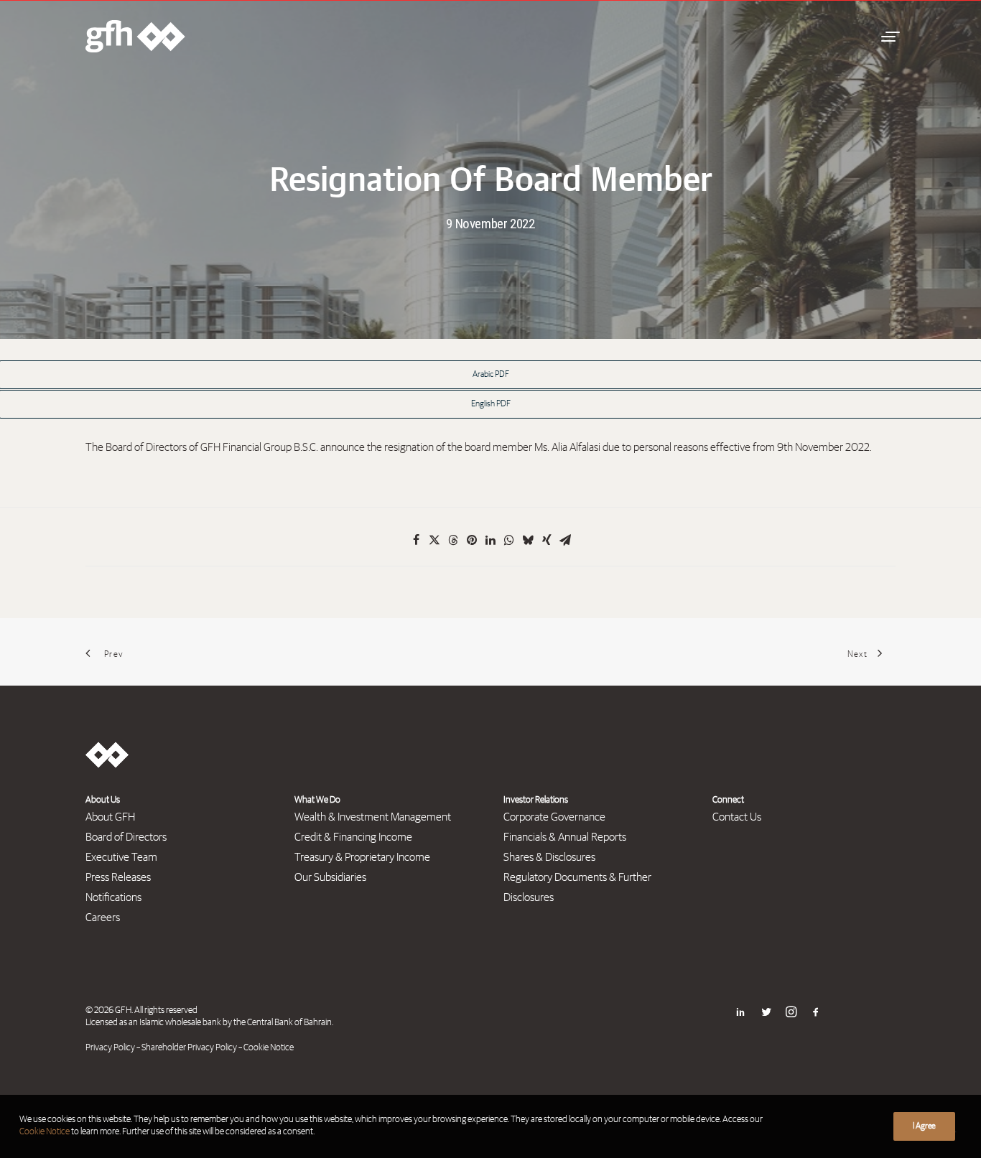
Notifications (113, 897)
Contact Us (736, 817)
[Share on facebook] (415, 539)
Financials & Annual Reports (564, 837)
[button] (888, 36)
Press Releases (118, 877)
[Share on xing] (546, 539)
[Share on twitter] (434, 539)
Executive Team (121, 857)
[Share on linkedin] (490, 539)
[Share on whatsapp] (509, 539)
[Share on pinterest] (471, 539)
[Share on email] (565, 539)
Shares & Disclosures (549, 857)
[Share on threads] (453, 539)
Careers (102, 917)
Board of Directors (126, 837)
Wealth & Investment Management (372, 817)
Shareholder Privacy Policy (189, 1047)
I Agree (924, 1126)
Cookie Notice (268, 1047)
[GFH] (135, 36)
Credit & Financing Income (353, 837)
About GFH (110, 817)
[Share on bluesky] (527, 539)
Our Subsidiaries (330, 877)
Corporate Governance (554, 817)
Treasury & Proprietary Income (362, 857)
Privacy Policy (110, 1047)
